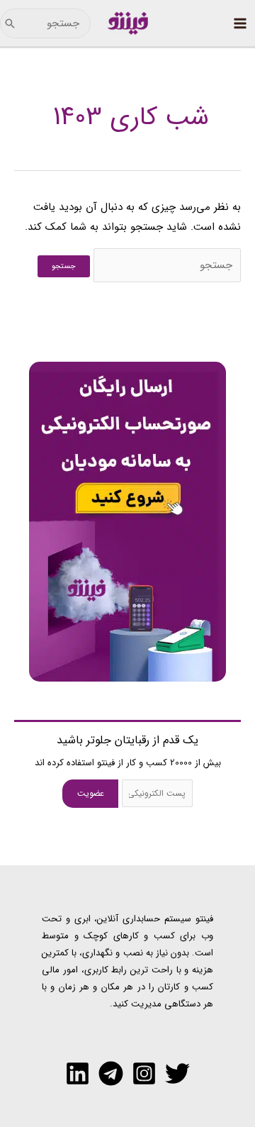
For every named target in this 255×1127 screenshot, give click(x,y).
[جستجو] (10, 23)
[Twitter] (177, 1073)
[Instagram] (144, 1073)
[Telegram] (110, 1073)
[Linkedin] (77, 1073)
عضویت (90, 793)
